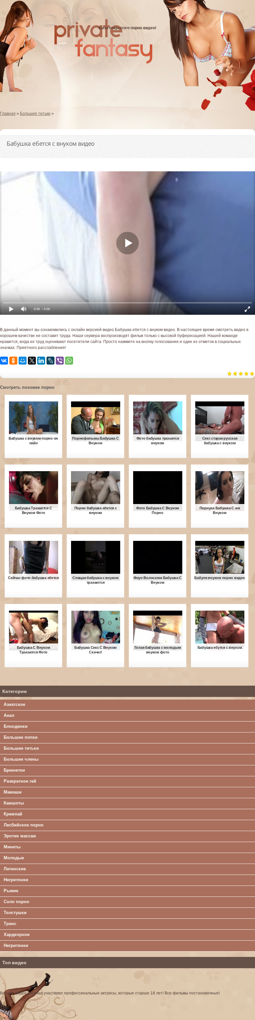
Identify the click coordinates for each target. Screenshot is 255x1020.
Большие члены (21, 759)
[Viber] (60, 361)
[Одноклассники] (13, 361)
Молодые (14, 857)
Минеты (12, 846)
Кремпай (13, 813)
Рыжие (11, 890)
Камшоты (14, 803)
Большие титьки (21, 748)
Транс (10, 923)
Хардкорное (17, 934)
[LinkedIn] (41, 361)
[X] (32, 361)
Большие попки (21, 737)
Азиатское (14, 704)
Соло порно (16, 901)
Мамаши (13, 792)
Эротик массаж (20, 835)
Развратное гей (20, 781)
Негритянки (16, 879)
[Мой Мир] (23, 361)
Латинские (15, 868)
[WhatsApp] (69, 361)
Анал (9, 715)
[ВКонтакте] (4, 361)
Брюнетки (14, 770)
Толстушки (15, 912)
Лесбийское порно (23, 824)
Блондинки (16, 726)
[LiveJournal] (50, 361)
